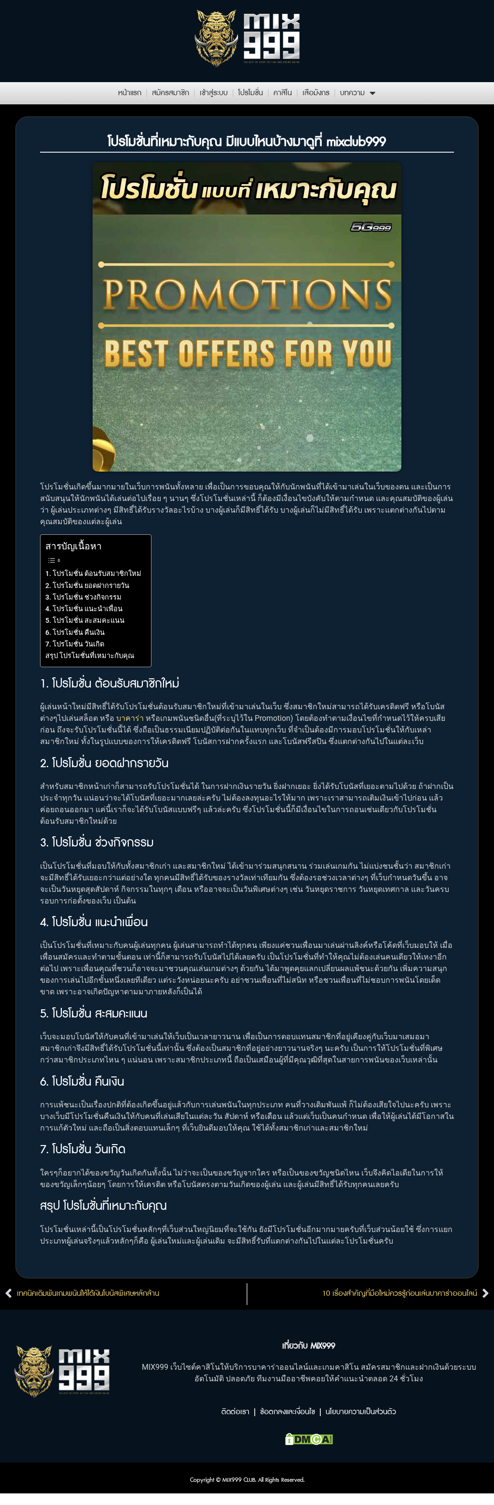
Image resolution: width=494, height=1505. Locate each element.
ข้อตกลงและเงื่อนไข (287, 1412)
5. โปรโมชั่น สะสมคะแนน (84, 620)
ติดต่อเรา (235, 1412)
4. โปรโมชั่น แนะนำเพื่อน (84, 609)
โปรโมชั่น (250, 93)
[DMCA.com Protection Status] (309, 1442)
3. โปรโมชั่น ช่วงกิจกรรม (83, 597)
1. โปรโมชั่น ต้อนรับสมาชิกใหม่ (93, 574)
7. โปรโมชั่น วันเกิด (74, 644)
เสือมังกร (315, 93)
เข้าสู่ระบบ (214, 93)
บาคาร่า (130, 718)
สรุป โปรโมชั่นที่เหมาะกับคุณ (89, 656)
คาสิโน (283, 93)
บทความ (352, 93)
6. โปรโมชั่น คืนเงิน (75, 633)
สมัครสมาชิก (170, 93)
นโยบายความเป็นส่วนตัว (361, 1412)
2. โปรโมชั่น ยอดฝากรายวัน (87, 586)
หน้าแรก (129, 93)
